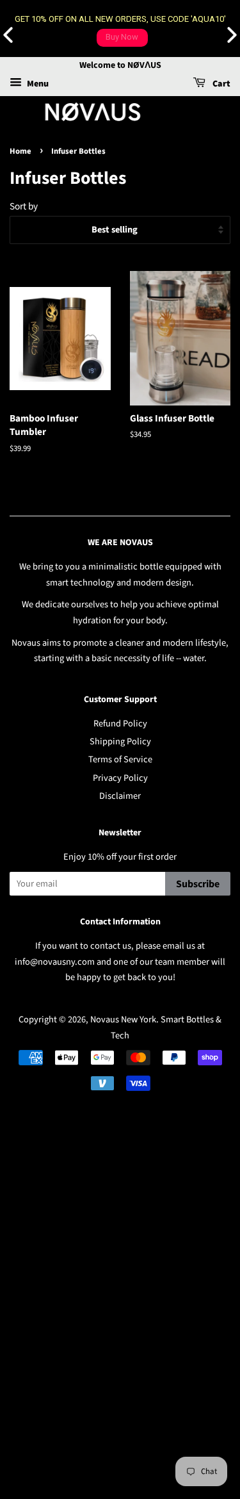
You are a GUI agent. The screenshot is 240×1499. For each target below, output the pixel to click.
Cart (220, 84)
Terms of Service (120, 759)
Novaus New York (123, 1019)
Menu (37, 84)
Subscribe (198, 884)
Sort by (24, 206)
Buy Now (122, 37)
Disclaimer (120, 796)
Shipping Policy (120, 741)
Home (20, 151)
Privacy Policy (120, 778)
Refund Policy (120, 723)
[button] (232, 35)
